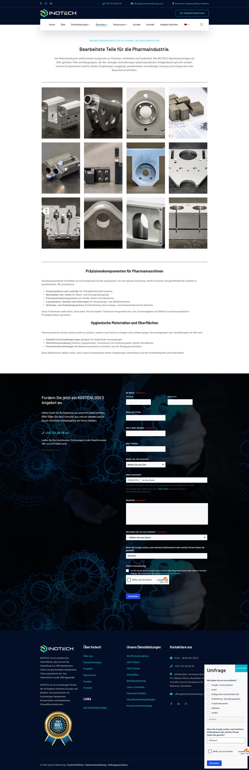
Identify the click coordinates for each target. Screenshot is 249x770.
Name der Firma (133, 412)
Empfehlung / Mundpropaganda (226, 699)
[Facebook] (41, 3)
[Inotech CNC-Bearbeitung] (58, 13)
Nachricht (136, 500)
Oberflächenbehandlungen (141, 699)
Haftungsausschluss (118, 765)
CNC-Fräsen (133, 662)
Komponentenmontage (139, 705)
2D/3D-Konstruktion (138, 656)
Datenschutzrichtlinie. (171, 573)
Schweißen (132, 674)
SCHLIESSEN (241, 668)
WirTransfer (164, 489)
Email (214, 690)
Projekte (88, 668)
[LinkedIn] (51, 3)
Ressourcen (89, 675)
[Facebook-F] (171, 703)
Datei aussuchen (133, 475)
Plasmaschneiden (136, 693)
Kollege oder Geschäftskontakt (225, 694)
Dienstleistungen (92, 662)
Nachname (172, 397)
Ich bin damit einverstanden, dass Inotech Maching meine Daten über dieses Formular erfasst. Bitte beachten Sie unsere (168, 572)
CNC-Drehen (133, 668)
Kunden (87, 681)
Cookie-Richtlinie (75, 765)
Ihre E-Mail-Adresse (140, 428)
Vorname (129, 397)
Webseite (216, 708)
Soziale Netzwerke (220, 703)
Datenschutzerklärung (95, 765)
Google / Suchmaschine (222, 685)
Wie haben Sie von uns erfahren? (146, 532)
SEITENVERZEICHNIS (95, 707)
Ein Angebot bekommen (192, 13)
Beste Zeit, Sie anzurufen (137, 459)
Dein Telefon (132, 443)
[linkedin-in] (178, 703)
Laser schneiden (135, 687)
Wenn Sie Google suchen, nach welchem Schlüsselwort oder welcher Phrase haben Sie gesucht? (165, 549)
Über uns (88, 656)
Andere (215, 713)
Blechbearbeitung (136, 680)
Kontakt (87, 687)
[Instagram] (185, 703)
